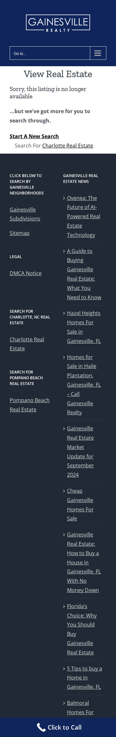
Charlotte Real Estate (67, 145)
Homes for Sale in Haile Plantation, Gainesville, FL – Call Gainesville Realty (84, 385)
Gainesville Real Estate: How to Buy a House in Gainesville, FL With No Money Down (84, 562)
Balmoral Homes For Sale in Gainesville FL (83, 716)
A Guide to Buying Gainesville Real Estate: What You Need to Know (84, 274)
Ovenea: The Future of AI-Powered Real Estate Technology (83, 216)
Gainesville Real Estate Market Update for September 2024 (80, 451)
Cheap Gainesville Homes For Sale (80, 504)
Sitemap (20, 233)
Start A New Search (34, 136)
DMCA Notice (26, 273)
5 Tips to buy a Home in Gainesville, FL (84, 678)
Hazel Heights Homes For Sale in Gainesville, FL (84, 327)
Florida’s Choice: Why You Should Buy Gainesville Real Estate (82, 629)
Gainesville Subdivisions (25, 214)
